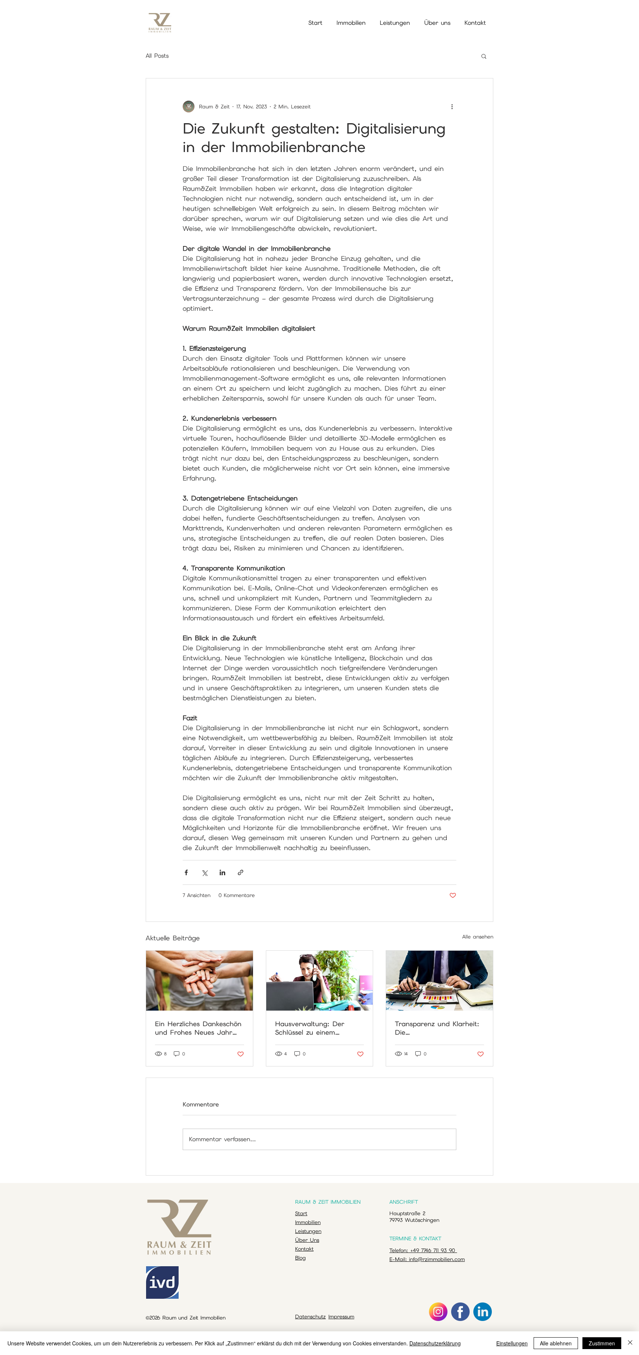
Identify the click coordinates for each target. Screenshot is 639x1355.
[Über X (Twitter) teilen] (204, 872)
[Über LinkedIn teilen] (222, 872)
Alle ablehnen (556, 1343)
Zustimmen (602, 1343)
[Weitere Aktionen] (451, 106)
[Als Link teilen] (240, 872)
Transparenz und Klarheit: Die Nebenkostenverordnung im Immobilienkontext (439, 1028)
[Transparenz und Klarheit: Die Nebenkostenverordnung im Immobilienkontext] (439, 981)
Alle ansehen (477, 936)
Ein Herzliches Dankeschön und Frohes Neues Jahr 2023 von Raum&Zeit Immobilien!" (198, 1028)
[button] (483, 56)
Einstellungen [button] (512, 1343)
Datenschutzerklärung (435, 1343)
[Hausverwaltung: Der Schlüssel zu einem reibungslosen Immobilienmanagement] (319, 981)
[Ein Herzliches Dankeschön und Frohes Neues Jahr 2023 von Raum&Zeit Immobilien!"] (199, 981)
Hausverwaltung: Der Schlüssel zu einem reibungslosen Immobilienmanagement (313, 1028)
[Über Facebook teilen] (186, 872)
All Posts (157, 56)
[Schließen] (630, 1343)
